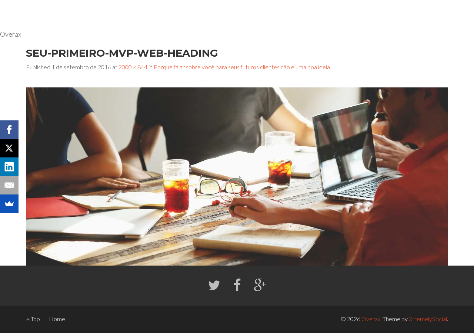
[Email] (9, 185)
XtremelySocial (428, 318)
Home (339, 15)
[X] (9, 148)
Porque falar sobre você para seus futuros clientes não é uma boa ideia (242, 66)
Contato (436, 15)
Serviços (371, 15)
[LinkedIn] (9, 166)
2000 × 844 (132, 66)
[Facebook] (9, 129)
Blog (406, 15)
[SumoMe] (9, 203)
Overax (370, 318)
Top (35, 318)
